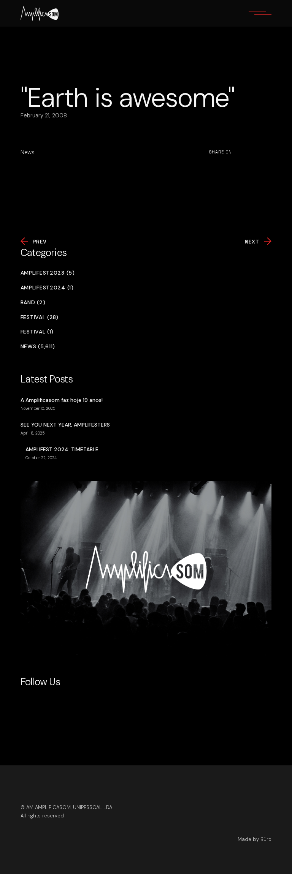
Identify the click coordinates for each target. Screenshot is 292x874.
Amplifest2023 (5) (48, 273)
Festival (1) (37, 332)
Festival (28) (40, 317)
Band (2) (33, 302)
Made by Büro (254, 839)
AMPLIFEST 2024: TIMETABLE (61, 449)
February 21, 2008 (44, 115)
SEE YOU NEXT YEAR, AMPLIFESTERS (65, 424)
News (28, 152)
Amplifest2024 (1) (47, 287)
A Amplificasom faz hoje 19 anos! (62, 400)
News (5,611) (38, 346)
